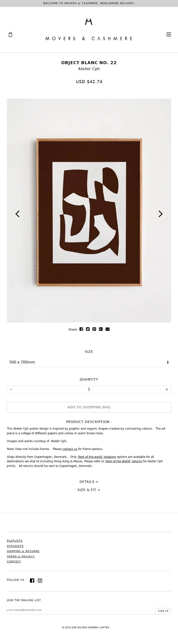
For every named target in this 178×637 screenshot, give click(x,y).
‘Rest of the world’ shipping (96, 457)
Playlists (14, 540)
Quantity (89, 379)
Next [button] (160, 214)
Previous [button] (17, 214)
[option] (89, 210)
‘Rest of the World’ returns (123, 461)
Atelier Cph (89, 69)
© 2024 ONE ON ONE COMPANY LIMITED (85, 627)
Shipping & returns (23, 551)
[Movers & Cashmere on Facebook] (32, 581)
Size (89, 351)
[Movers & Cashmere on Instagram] (40, 581)
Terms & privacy (21, 556)
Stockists (15, 546)
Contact (14, 561)
